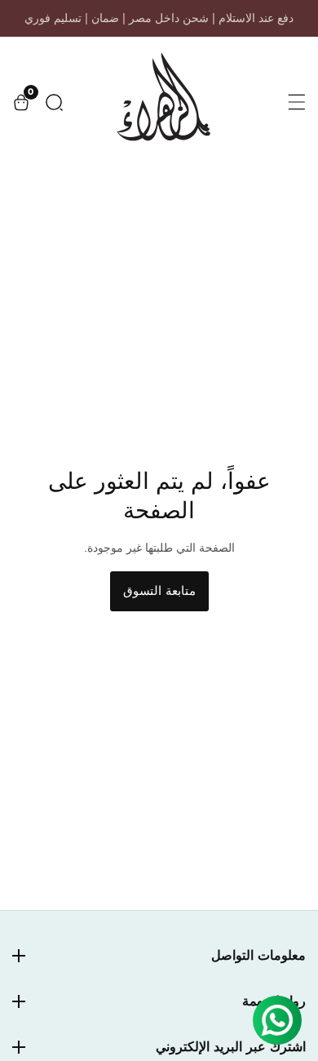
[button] (54, 102)
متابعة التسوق (159, 591)
